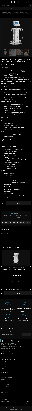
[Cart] (30, 1)
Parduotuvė (6, 12)
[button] (5, 222)
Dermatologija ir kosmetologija (15, 12)
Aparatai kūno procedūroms (11, 215)
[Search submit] (30, 5)
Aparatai (9, 267)
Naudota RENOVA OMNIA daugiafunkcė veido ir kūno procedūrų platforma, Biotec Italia (16, 270)
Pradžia (2, 12)
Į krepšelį (18, 203)
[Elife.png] (16, 34)
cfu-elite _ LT (4, 233)
